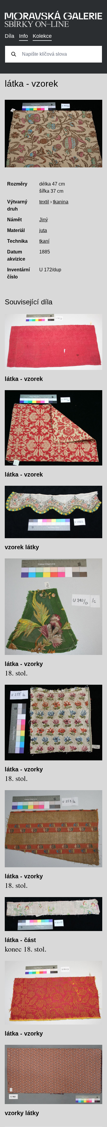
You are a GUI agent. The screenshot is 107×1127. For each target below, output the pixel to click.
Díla (9, 36)
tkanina (60, 201)
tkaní (44, 241)
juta (43, 230)
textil (44, 201)
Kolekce (42, 36)
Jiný (43, 219)
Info (23, 36)
